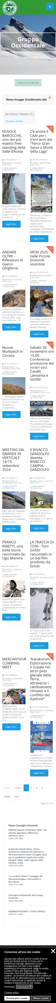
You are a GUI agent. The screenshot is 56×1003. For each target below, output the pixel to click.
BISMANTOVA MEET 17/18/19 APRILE (27, 911)
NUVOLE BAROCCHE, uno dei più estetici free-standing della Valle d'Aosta (13, 141)
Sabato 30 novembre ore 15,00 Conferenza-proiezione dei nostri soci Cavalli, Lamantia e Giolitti (42, 363)
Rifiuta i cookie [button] (41, 998)
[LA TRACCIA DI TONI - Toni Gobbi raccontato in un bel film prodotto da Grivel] (41, 607)
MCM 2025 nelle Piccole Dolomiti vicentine (40, 257)
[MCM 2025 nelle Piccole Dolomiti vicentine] (41, 301)
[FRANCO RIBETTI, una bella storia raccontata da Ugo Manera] (13, 588)
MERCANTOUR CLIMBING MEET (14, 662)
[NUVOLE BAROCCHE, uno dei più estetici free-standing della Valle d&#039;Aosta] (13, 188)
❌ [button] (53, 951)
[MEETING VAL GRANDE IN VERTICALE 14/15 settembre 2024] (13, 499)
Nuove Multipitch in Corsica (12, 351)
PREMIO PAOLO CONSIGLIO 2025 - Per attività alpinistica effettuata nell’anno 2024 (28, 833)
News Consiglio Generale (38, 281)
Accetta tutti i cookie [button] (17, 998)
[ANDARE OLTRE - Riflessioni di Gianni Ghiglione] (13, 298)
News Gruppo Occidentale (9, 169)
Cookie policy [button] (11, 992)
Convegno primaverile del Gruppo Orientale (26, 896)
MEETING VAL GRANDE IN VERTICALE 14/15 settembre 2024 (13, 459)
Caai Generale (10, 159)
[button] (27, 994)
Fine (16, 796)
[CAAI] (9, 4)
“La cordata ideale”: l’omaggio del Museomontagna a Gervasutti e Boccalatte (26, 879)
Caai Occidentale (40, 159)
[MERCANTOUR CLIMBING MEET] (13, 696)
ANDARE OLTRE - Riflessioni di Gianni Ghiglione (12, 259)
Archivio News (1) (19, 113)
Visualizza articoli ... (15, 121)
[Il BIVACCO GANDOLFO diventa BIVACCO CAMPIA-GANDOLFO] (41, 499)
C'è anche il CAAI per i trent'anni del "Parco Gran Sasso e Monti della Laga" (41, 141)
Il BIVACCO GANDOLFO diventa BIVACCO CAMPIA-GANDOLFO (39, 459)
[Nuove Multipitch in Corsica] (13, 385)
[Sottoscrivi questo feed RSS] (50, 97)
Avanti (7, 796)
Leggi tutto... (11, 224)
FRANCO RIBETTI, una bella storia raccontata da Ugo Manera (13, 549)
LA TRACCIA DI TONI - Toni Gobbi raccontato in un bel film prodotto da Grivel (42, 553)
